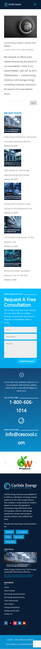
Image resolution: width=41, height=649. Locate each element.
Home (6, 587)
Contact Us (8, 614)
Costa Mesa (10, 542)
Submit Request (26, 361)
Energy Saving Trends (10, 576)
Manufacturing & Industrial (23, 576)
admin (8, 50)
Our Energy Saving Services (14, 597)
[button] (35, 462)
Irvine (8, 537)
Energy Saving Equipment (26, 575)
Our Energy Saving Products (14, 594)
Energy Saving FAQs (11, 610)
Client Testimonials (11, 600)
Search (33, 103)
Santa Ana (19, 537)
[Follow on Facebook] (6, 623)
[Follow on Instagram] (15, 623)
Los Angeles (22, 532)
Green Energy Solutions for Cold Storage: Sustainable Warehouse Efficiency (20, 570)
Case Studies (9, 604)
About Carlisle (9, 590)
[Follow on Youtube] (24, 623)
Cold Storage (15, 575)
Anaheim (9, 532)
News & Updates (27, 50)
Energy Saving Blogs (11, 607)
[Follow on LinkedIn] (19, 623)
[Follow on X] (10, 623)
